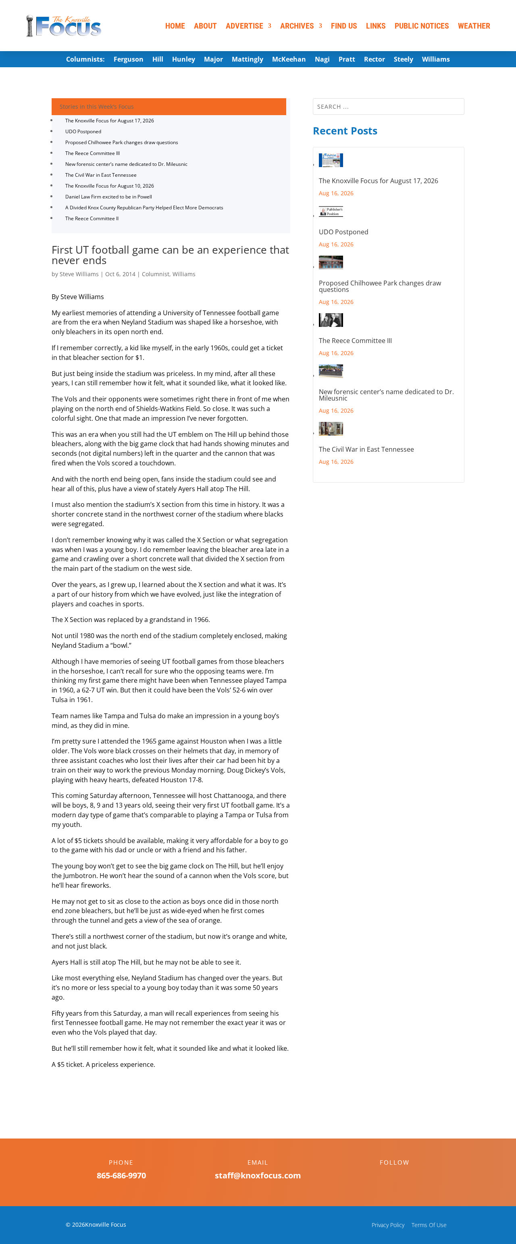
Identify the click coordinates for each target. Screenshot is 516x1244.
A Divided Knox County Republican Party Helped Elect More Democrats (144, 207)
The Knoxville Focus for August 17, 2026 (109, 120)
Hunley (183, 60)
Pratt (347, 60)
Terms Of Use (429, 1225)
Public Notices (422, 26)
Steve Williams (79, 274)
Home (175, 26)
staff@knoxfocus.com (258, 1175)
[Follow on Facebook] (386, 1176)
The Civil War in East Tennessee (101, 175)
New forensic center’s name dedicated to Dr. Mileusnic (126, 164)
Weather (474, 26)
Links (376, 26)
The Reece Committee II (92, 218)
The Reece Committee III (92, 153)
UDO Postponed (83, 131)
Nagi (322, 60)
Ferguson (129, 60)
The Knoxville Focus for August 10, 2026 (109, 185)
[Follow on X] (402, 1176)
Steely (403, 60)
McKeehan (289, 60)
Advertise (244, 26)
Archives (297, 26)
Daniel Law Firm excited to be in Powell (108, 196)
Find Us (344, 26)
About (205, 26)
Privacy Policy (388, 1225)
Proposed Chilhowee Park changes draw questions (121, 142)
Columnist (155, 274)
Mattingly (247, 60)
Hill (157, 60)
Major (213, 60)
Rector (374, 60)
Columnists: (85, 60)
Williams (436, 60)
